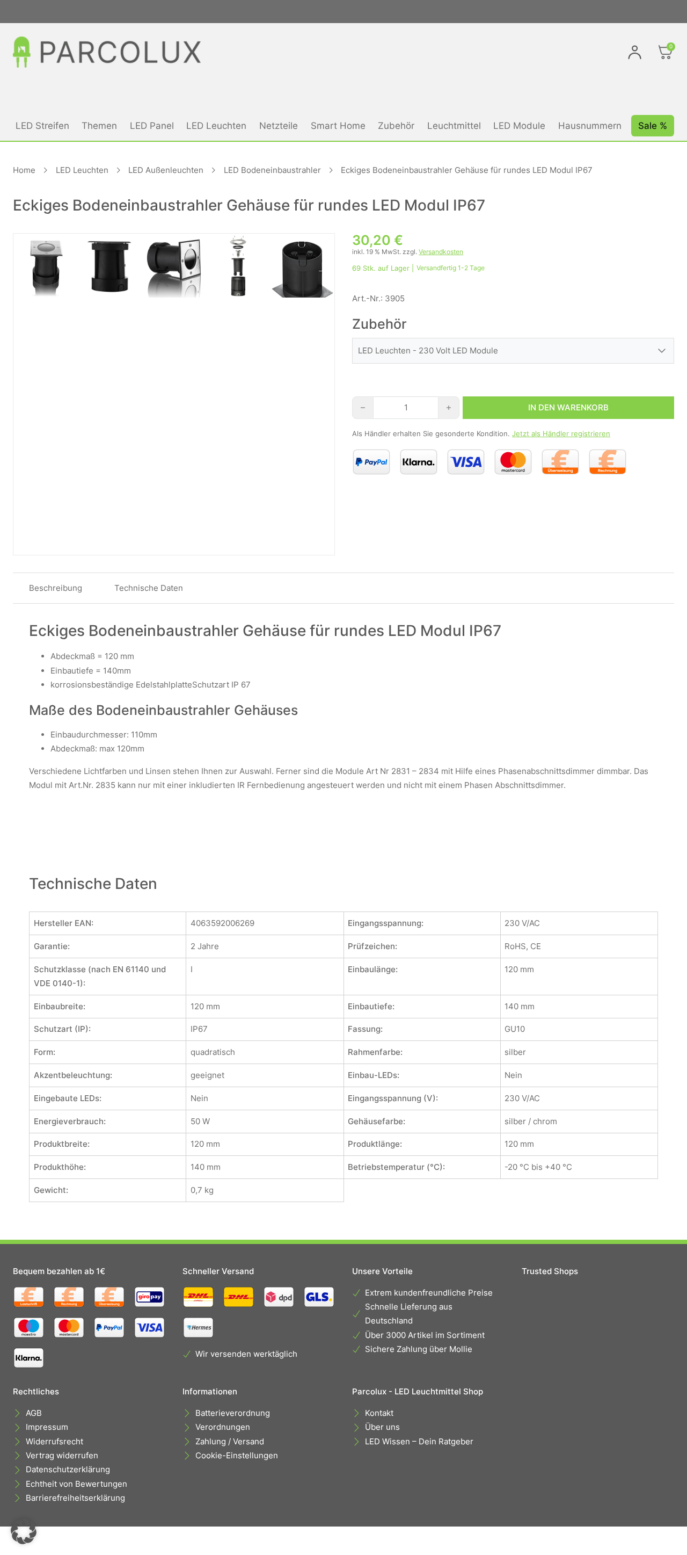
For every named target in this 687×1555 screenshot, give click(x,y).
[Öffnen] (665, 52)
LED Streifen (42, 125)
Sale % (652, 125)
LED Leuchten (216, 125)
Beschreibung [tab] (55, 588)
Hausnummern (590, 125)
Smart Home (338, 125)
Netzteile (278, 125)
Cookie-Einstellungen (236, 1455)
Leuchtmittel (454, 125)
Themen (99, 125)
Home (24, 170)
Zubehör (396, 125)
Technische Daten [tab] (148, 588)
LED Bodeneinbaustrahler (272, 170)
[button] (23, 1531)
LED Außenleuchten (165, 170)
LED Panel (152, 125)
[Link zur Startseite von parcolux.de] (107, 52)
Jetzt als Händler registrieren (561, 433)
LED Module (519, 125)
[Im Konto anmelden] (634, 52)
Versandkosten (441, 252)
